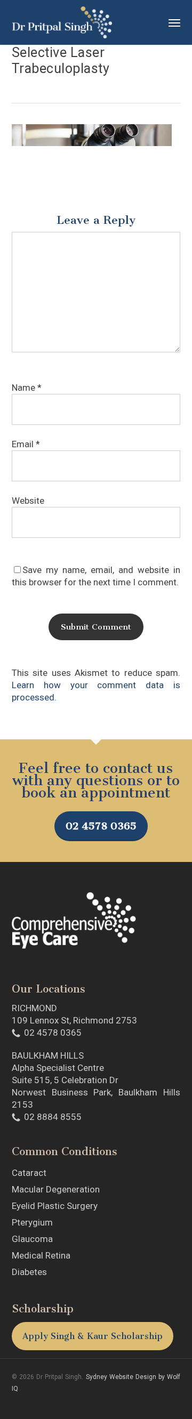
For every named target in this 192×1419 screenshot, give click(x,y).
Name (27, 387)
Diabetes (29, 1272)
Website (28, 500)
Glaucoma (32, 1238)
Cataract (29, 1172)
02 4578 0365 (101, 826)
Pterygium (32, 1222)
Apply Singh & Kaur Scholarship (92, 1336)
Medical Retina (41, 1255)
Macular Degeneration (56, 1189)
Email (26, 444)
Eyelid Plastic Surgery (55, 1205)
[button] (174, 22)
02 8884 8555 (53, 1116)
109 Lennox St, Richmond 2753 (74, 1020)
